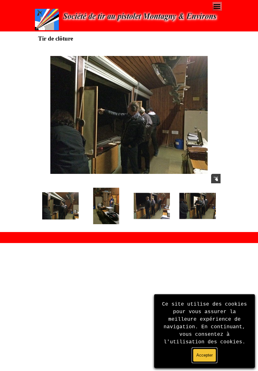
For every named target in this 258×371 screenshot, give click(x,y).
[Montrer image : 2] (106, 205)
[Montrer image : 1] (60, 205)
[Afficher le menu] (217, 6)
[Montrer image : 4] (197, 205)
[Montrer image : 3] (152, 205)
